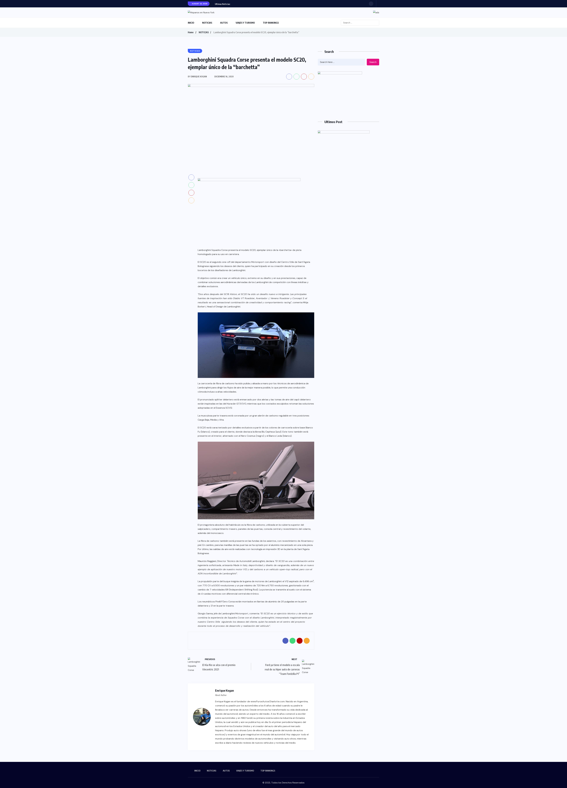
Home (190, 32)
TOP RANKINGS (271, 22)
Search (373, 62)
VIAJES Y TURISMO (245, 22)
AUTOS (224, 22)
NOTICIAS (207, 22)
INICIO (191, 22)
